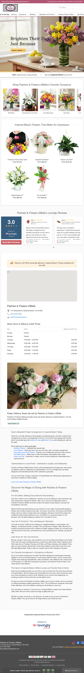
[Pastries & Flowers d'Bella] (14, 7)
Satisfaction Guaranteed (24, 75)
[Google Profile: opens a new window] (82, 642)
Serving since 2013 (58, 75)
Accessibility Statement (47, 665)
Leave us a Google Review (74, 647)
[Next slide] (78, 43)
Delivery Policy (61, 665)
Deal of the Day (19, 456)
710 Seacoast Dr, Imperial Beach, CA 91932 (14, 645)
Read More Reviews (11, 242)
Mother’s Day (48, 440)
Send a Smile (17, 50)
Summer (14, 14)
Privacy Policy (35, 665)
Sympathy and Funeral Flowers (24, 452)
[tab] (41, 66)
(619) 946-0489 (16, 314)
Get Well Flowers (20, 454)
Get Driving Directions (18, 317)
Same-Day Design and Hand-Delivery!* (15, 1)
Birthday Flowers (19, 448)
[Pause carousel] (39, 67)
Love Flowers (18, 450)
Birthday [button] (33, 14)
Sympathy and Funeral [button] (47, 14)
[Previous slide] (6, 43)
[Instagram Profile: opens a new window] (73, 642)
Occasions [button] (22, 14)
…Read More (45, 240)
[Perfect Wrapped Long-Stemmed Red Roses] (59, 221)
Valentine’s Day (35, 440)
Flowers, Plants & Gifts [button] (66, 14)
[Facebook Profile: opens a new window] (78, 642)
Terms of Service (23, 665)
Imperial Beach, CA (13, 423)
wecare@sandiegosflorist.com (9, 649)
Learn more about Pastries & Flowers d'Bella (26, 482)
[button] (53, 247)
